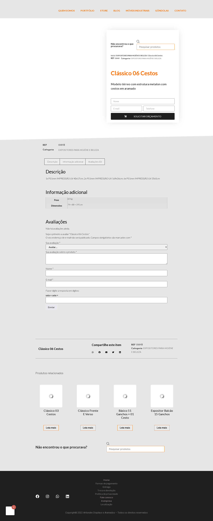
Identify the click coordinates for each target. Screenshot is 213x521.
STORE (104, 10)
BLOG (116, 10)
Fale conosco (106, 497)
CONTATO (180, 10)
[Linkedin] (67, 496)
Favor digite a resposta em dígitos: (62, 291)
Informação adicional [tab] (73, 161)
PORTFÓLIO (87, 10)
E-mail (49, 279)
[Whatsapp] (57, 496)
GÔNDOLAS (162, 10)
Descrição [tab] (52, 161)
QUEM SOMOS (66, 10)
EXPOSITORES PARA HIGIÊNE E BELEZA (131, 55)
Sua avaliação (53, 243)
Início (113, 55)
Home (106, 479)
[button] (93, 352)
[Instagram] (47, 496)
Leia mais (51, 427)
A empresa (106, 500)
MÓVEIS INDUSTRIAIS (137, 10)
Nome (49, 268)
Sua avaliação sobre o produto (61, 252)
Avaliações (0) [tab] (95, 161)
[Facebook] (37, 496)
